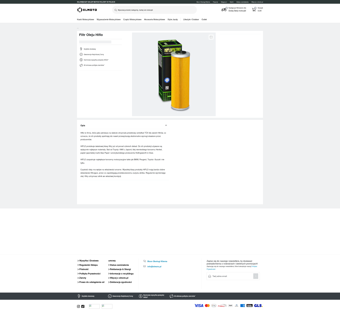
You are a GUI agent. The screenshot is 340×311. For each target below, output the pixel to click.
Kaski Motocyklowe (85, 19)
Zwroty (82, 277)
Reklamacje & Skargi (120, 269)
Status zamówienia (119, 264)
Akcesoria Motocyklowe (154, 19)
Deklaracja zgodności (120, 282)
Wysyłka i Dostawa (89, 260)
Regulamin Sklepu (88, 264)
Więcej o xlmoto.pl (257, 1)
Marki (231, 1)
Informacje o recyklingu (121, 273)
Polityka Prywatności (89, 273)
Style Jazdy (173, 19)
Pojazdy (215, 1)
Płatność (84, 269)
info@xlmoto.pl (154, 266)
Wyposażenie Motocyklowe (109, 19)
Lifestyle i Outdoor (191, 19)
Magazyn (224, 1)
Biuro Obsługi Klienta (203, 1)
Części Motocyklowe (132, 19)
